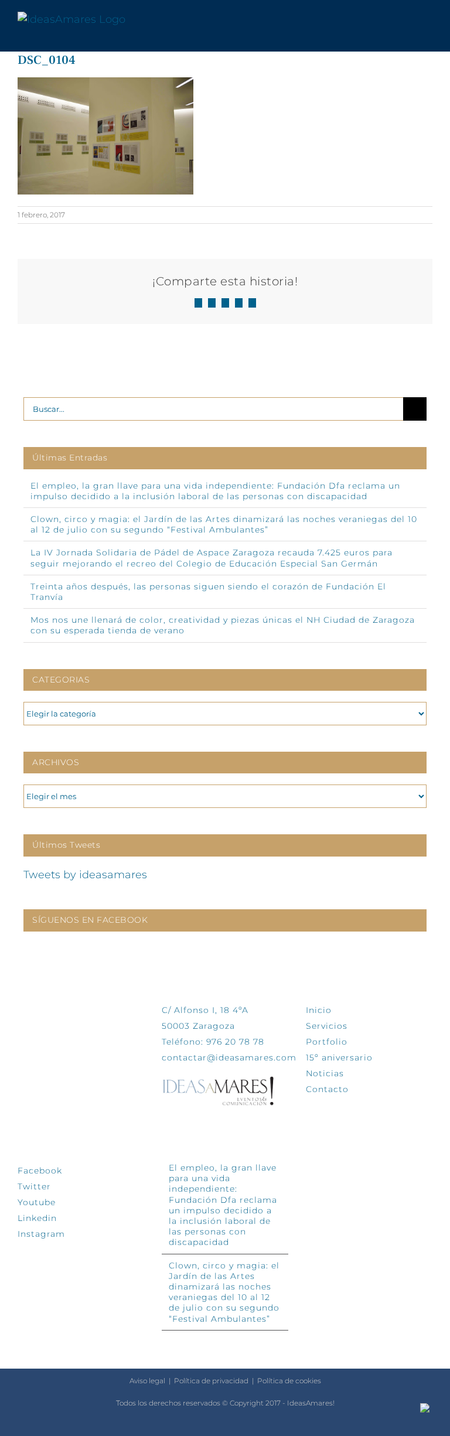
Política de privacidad (211, 1380)
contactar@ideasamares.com (229, 1057)
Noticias (325, 1073)
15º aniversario (339, 1057)
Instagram (41, 1234)
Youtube (37, 1202)
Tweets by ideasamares (85, 874)
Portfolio (326, 1041)
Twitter (34, 1186)
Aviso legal (147, 1380)
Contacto (327, 1089)
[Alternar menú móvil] (427, 19)
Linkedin (37, 1218)
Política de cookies (289, 1380)
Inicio (319, 1010)
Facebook (40, 1170)
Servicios (326, 1026)
